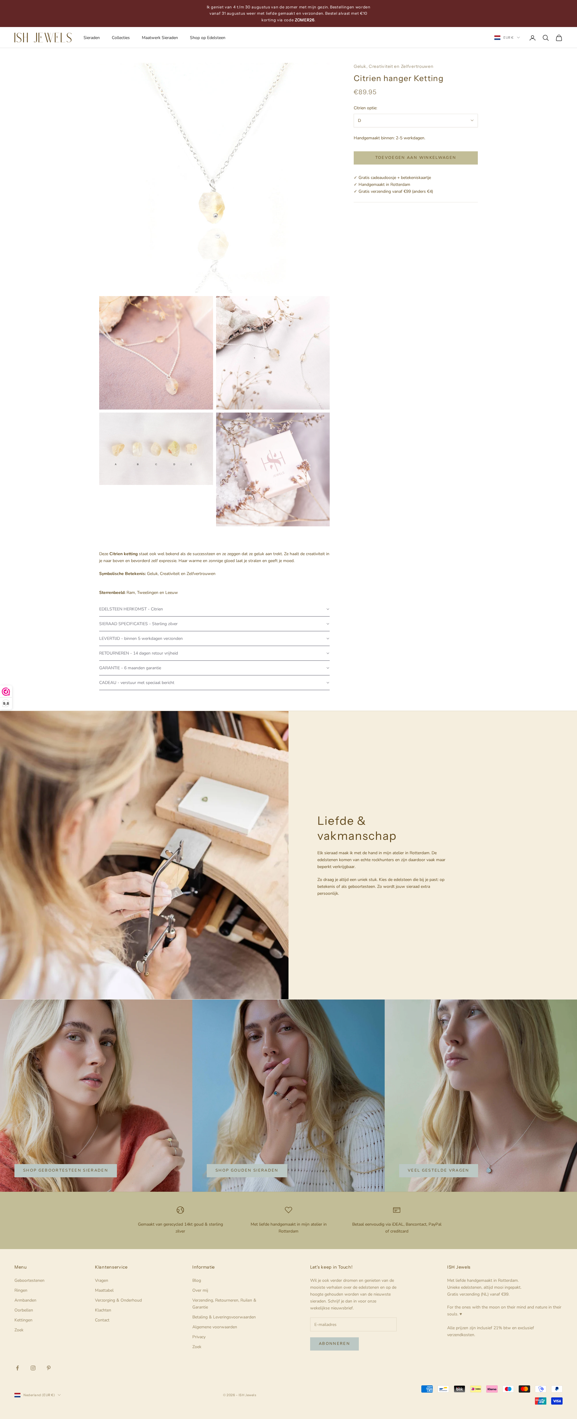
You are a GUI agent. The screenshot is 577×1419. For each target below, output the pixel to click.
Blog (196, 1280)
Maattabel (104, 1290)
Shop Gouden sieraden (247, 1170)
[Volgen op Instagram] (33, 1368)
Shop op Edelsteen (207, 38)
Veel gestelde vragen (438, 1170)
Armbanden (25, 1300)
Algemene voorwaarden (214, 1327)
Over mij (200, 1290)
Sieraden (92, 38)
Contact (102, 1320)
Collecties (121, 38)
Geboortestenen (29, 1280)
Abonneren (334, 1343)
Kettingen (23, 1320)
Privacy (199, 1337)
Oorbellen (23, 1310)
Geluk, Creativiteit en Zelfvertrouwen (394, 66)
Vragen (101, 1280)
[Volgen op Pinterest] (49, 1368)
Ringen (20, 1290)
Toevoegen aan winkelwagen (415, 157)
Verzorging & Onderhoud (118, 1300)
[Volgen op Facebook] (17, 1368)
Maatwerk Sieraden (160, 38)
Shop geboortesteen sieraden (65, 1170)
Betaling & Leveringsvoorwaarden (224, 1317)
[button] (214, 609)
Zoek (18, 1330)
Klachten (103, 1310)
